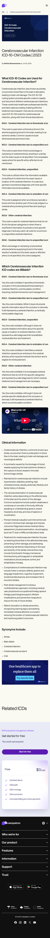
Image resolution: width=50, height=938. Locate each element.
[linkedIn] (25, 922)
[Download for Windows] (34, 886)
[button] (46, 5)
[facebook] (15, 922)
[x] (29, 922)
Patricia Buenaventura (12, 64)
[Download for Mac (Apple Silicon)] (16, 886)
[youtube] (34, 922)
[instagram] (20, 922)
